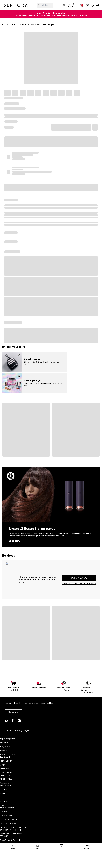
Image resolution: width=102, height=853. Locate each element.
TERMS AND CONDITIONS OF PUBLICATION (79, 584)
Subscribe (13, 712)
